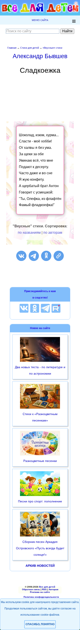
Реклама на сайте (40, 592)
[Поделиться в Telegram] (34, 256)
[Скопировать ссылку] (59, 256)
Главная (11, 47)
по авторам (52, 232)
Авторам (53, 589)
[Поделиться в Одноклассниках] (46, 256)
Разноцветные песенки (40, 461)
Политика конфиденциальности (41, 597)
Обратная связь (31, 589)
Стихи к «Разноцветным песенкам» (40, 417)
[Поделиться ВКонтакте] (21, 256)
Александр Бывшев (40, 56)
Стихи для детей (29, 47)
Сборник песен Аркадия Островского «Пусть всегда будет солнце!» (40, 548)
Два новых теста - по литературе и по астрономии (40, 370)
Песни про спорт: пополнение (40, 501)
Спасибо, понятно (40, 624)
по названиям (29, 232)
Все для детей (47, 587)
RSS (44, 589)
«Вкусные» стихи (52, 47)
